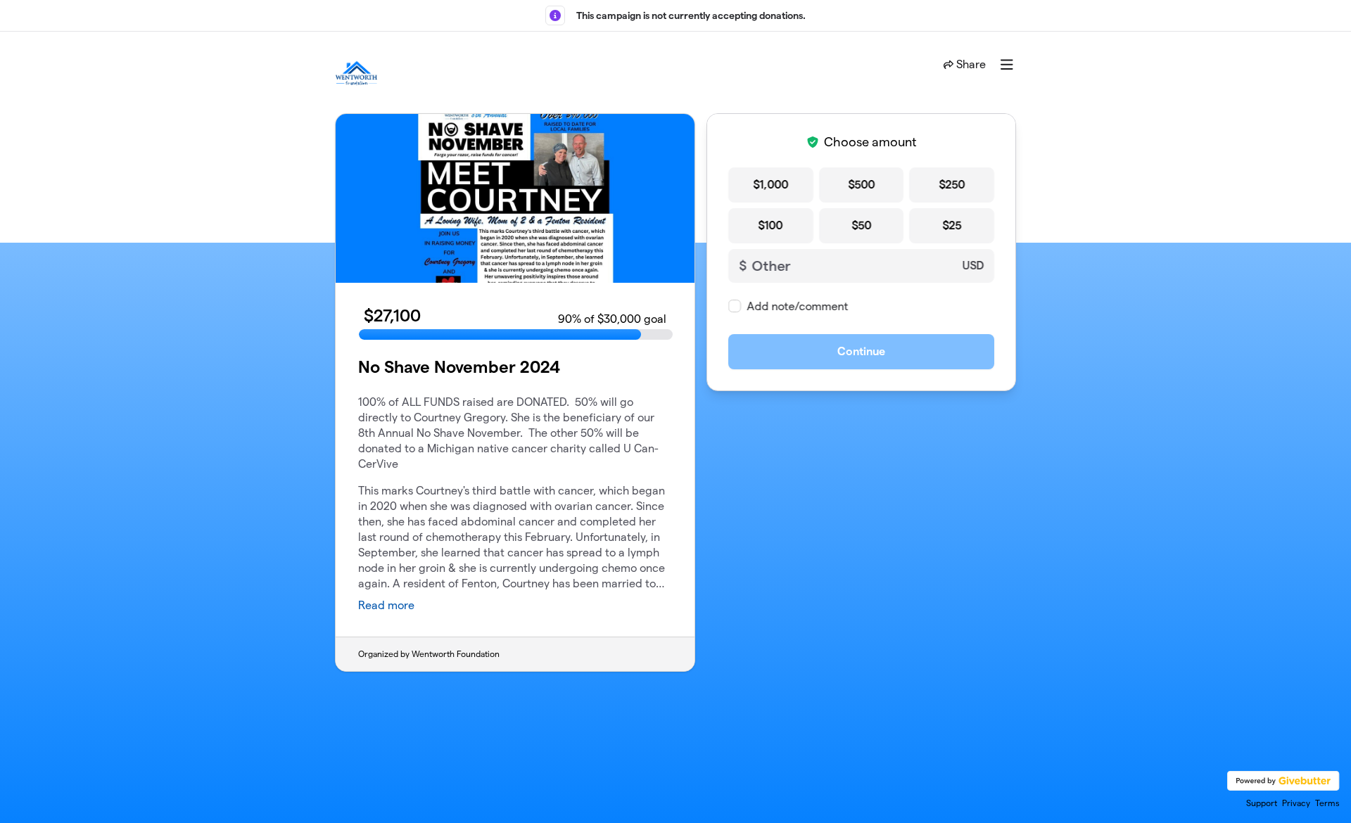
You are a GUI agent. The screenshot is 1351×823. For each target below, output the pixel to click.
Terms (1327, 803)
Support (1261, 803)
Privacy (1296, 803)
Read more (386, 605)
